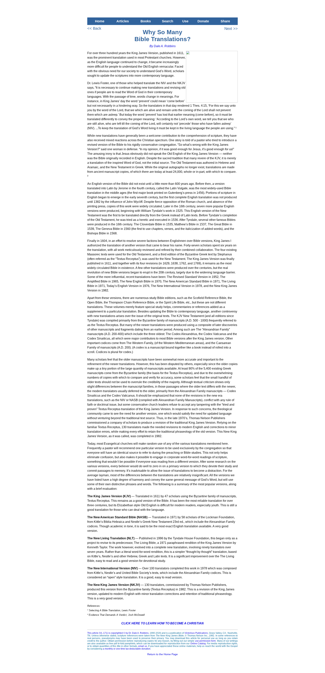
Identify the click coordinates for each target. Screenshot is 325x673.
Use (185, 21)
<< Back (94, 28)
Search (167, 21)
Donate (203, 21)
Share (226, 21)
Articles (122, 21)
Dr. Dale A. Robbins (139, 633)
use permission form (205, 641)
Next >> (231, 28)
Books (145, 21)
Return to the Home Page (162, 654)
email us (142, 646)
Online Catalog (198, 643)
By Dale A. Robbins (163, 46)
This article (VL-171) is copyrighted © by (108, 633)
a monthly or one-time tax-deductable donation (126, 648)
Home (98, 21)
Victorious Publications (196, 633)
